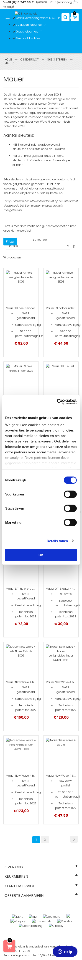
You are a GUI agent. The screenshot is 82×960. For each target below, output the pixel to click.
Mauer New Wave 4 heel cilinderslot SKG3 (33, 682)
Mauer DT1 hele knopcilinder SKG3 (28, 589)
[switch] (70, 494)
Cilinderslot (29, 59)
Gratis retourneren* (28, 31)
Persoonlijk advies (27, 38)
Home (9, 59)
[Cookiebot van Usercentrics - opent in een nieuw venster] (58, 402)
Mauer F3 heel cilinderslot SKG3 (27, 308)
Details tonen (57, 541)
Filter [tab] (10, 241)
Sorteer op (40, 240)
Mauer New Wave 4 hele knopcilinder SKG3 (34, 776)
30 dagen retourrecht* (30, 25)
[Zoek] (65, 17)
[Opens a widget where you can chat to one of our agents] (64, 952)
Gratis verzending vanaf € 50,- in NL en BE (43, 18)
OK (41, 555)
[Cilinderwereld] (26, 13)
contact (59, 226)
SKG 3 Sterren (57, 59)
